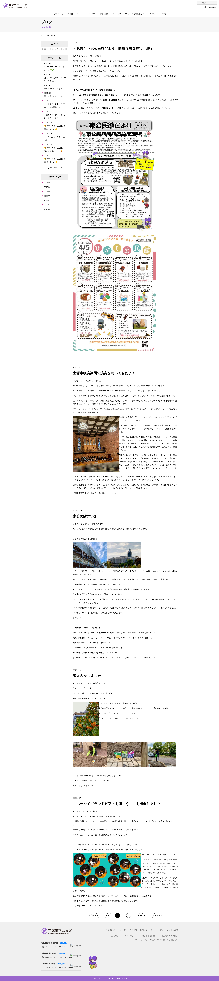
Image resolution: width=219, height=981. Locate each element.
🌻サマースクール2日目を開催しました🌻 (55, 158)
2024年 (47, 191)
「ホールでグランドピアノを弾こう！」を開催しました (117, 803)
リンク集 (114, 936)
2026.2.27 (77, 42)
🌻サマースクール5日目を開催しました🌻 (55, 125)
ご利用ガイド (74, 14)
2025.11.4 (77, 670)
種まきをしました (87, 675)
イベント (153, 14)
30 (144, 915)
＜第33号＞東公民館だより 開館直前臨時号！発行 (113, 48)
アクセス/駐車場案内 (135, 14)
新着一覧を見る (54, 167)
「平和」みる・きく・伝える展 (55, 137)
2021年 (47, 204)
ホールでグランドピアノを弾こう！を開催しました (55, 104)
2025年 (47, 187)
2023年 (47, 196)
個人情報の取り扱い (169, 936)
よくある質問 (172, 929)
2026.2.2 (76, 367)
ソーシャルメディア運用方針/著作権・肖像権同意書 (156, 939)
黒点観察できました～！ (54, 95)
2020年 (47, 209)
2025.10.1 (77, 798)
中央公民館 (90, 14)
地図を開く (63, 943)
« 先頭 (91, 915)
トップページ (57, 14)
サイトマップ (129, 936)
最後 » (159, 915)
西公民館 (116, 14)
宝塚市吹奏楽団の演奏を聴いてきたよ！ (104, 373)
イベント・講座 (157, 929)
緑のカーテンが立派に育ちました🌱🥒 (55, 66)
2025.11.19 (77, 510)
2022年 (47, 200)
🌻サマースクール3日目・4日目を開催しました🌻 (55, 147)
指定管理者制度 (148, 936)
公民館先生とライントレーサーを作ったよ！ (55, 77)
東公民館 (104, 14)
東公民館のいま (85, 516)
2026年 (47, 182)
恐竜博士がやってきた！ (54, 87)
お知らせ (143, 929)
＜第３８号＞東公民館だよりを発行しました (55, 115)
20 (138, 915)
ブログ (165, 14)
